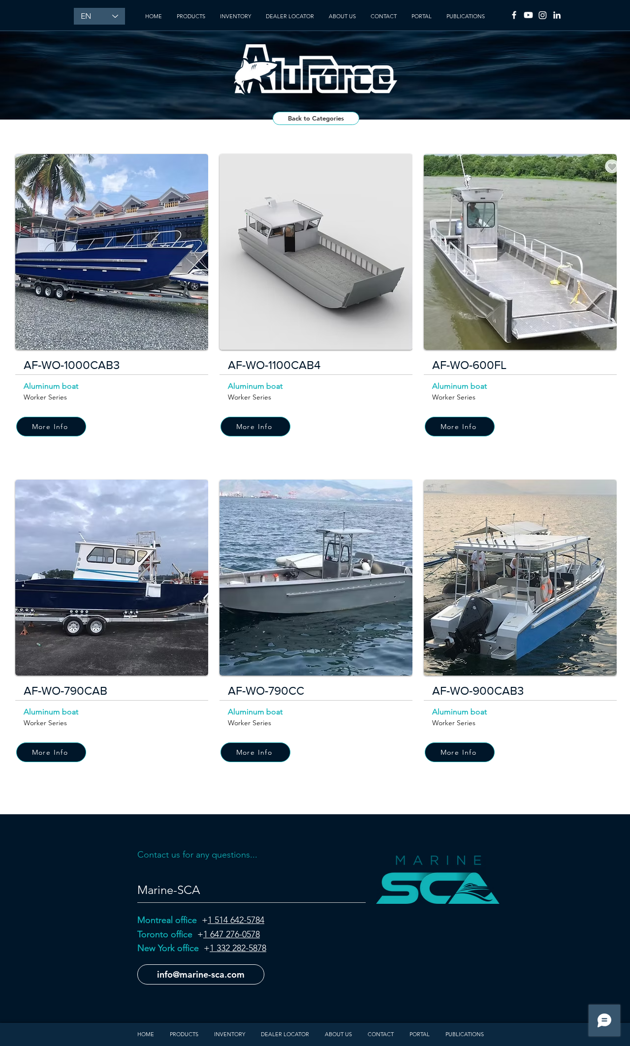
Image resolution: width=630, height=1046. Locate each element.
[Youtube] (528, 15)
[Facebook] (514, 15)
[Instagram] (542, 15)
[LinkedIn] (557, 15)
